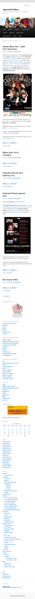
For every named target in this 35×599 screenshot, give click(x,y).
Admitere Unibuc (7, 340)
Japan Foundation (7, 370)
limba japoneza (17, 51)
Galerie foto (7, 563)
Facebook (5, 325)
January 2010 (6, 464)
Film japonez (7, 527)
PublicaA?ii (7, 484)
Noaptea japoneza (8, 532)
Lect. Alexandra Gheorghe (11, 499)
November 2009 (6, 466)
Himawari (5, 390)
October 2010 (6, 460)
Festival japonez (8, 525)
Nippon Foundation (7, 375)
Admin (8, 145)
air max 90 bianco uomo (11, 128)
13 (12, 430)
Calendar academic (9, 522)
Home (4, 29)
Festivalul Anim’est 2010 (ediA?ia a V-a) (13, 174)
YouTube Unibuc (7, 355)
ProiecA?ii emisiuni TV (10, 537)
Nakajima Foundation (8, 373)
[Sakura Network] (17, 310)
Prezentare (16, 29)
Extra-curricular (19, 32)
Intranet (14, 36)
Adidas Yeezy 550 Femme (14, 60)
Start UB (5, 348)
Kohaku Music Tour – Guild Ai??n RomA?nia (14, 47)
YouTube (5, 333)
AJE (4, 361)
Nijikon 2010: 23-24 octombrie (10, 153)
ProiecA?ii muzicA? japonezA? (12, 539)
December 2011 (6, 453)
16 (24, 430)
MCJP (4, 393)
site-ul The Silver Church (8, 138)
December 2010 (6, 459)
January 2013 (6, 448)
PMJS (4, 396)
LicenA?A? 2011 (8, 475)
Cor (5, 534)
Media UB (5, 346)
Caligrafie (6, 530)
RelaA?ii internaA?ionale (10, 491)
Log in (4, 573)
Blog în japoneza (6, 36)
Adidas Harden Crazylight (14, 210)
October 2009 (6, 467)
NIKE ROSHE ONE (20, 202)
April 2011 (5, 455)
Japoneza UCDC (7, 371)
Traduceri (8, 489)
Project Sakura (6, 398)
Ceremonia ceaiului (9, 529)
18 (4, 432)
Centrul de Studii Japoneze (9, 323)
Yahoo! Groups (6, 332)
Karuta (6, 549)
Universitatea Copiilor (8, 378)
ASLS (4, 384)
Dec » (25, 435)
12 (8, 430)
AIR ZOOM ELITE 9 (7, 58)
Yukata (6, 546)
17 (28, 430)
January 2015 (6, 443)
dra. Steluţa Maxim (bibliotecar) (12, 509)
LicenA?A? (7, 478)
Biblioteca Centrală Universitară (11, 341)
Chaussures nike (17, 212)
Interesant (9, 166)
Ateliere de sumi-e (9, 541)
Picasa (4, 327)
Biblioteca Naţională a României (11, 388)
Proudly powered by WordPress (17, 596)
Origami (6, 547)
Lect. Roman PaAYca (9, 503)
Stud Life (5, 400)
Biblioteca (7, 518)
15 (20, 430)
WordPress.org (6, 578)
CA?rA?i (8, 487)
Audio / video (7, 565)
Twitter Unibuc (6, 352)
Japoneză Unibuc (11, 9)
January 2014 (6, 445)
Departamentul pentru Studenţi (10, 343)
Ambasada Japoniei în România (11, 363)
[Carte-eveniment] (17, 410)
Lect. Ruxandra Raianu (10, 501)
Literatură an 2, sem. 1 (12, 558)
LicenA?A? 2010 (25, 29)
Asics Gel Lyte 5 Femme (24, 207)
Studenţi (6, 556)
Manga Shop (6, 391)
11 (4, 430)
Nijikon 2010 (6, 395)
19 (8, 432)
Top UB (4, 350)
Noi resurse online (10, 279)
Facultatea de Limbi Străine (10, 345)
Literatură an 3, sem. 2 (12, 560)
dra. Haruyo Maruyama (10, 508)
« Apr (8, 435)
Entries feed (6, 574)
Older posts (6, 296)
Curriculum (7, 513)
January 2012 (6, 452)
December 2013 (6, 447)
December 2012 (6, 450)
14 (16, 430)
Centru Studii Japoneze (10, 482)
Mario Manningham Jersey (20, 62)
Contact (6, 492)
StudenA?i (11, 32)
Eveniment (13, 587)
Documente (7, 520)
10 (28, 429)
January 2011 (6, 457)
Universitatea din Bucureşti (9, 353)
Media (20, 36)
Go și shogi (7, 535)
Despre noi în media (9, 566)
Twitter (4, 330)
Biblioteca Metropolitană (9, 386)
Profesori (5, 32)
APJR (4, 365)
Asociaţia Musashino (8, 366)
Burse (5, 515)
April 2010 (5, 462)
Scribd (4, 328)
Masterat (6, 480)
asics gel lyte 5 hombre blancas (13, 63)
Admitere (10, 29)
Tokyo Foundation (7, 377)
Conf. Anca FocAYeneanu (10, 497)
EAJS (4, 368)
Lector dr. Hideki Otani (10, 504)
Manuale (8, 485)
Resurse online (8, 516)
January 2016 (6, 441)
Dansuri (6, 542)
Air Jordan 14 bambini (13, 65)
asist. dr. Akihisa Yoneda (10, 506)
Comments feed (7, 576)
